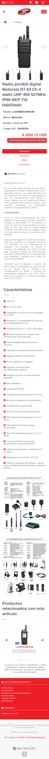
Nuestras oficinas (7, 688)
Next (42, 640)
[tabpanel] (24, 640)
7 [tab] (36, 660)
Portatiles (18, 22)
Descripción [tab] (24, 151)
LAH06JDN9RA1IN (24, 647)
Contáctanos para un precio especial (27, 140)
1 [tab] (13, 660)
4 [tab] (24, 660)
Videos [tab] (24, 160)
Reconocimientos (7, 690)
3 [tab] (20, 660)
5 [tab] (28, 660)
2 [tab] (17, 660)
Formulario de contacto (9, 713)
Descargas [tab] (24, 156)
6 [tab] (32, 660)
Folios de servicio (7, 701)
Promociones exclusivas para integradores (15, 693)
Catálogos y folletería (8, 698)
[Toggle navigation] (5, 11)
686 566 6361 (26, 748)
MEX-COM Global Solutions (32, 737)
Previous (6, 640)
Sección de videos (7, 696)
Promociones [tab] (24, 164)
